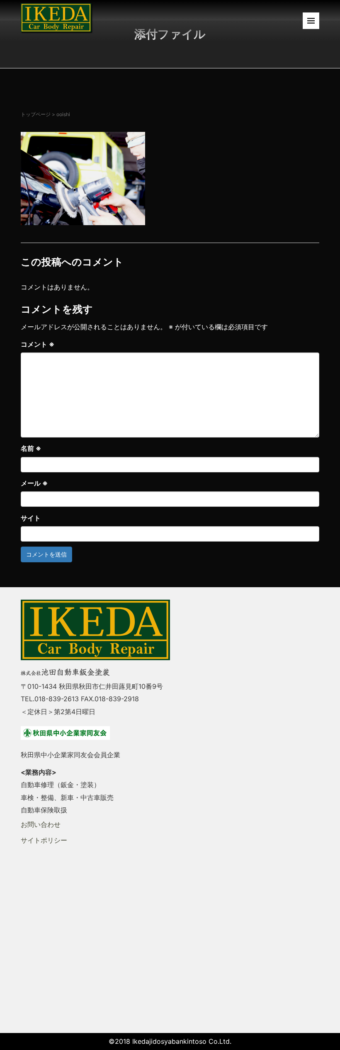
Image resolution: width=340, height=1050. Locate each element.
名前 (31, 448)
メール (34, 483)
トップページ (36, 114)
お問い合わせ (41, 824)
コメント (37, 344)
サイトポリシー (44, 840)
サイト (31, 518)
